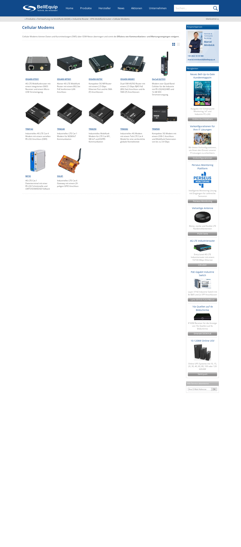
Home (69, 8)
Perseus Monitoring (202, 201)
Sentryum (202, 374)
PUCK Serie (202, 233)
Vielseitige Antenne (202, 208)
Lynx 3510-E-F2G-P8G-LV (202, 299)
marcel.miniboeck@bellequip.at (201, 59)
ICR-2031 (202, 265)
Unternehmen (158, 8)
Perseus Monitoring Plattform (202, 166)
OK (214, 389)
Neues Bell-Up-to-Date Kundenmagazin (202, 76)
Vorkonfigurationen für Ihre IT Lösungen (202, 128)
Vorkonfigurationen (202, 158)
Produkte (86, 8)
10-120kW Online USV (202, 340)
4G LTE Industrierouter (202, 240)
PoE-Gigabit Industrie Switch (202, 273)
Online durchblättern (202, 119)
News (121, 8)
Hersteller (105, 8)
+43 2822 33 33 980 (195, 56)
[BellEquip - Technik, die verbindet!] (40, 8)
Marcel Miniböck (209, 43)
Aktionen (136, 8)
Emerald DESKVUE (202, 333)
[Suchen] (215, 8)
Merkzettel (212, 18)
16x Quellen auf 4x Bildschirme (202, 308)
